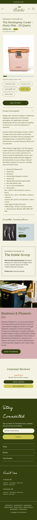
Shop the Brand (11, 351)
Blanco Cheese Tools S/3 (23, 229)
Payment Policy (8, 507)
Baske (15, 512)
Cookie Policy (23, 509)
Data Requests (14, 509)
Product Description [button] (11, 111)
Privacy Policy (18, 507)
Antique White (26, 84)
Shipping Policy (18, 505)
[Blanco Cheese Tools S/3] (9, 232)
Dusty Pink (24, 89)
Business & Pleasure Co (14, 251)
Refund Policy (28, 505)
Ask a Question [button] (18, 386)
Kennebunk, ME (8, 489)
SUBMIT (18, 437)
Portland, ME (7, 479)
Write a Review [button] (18, 382)
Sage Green (9, 94)
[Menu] (2, 9)
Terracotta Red (10, 84)
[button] (29, 9)
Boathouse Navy (10, 89)
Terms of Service (28, 507)
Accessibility (9, 505)
